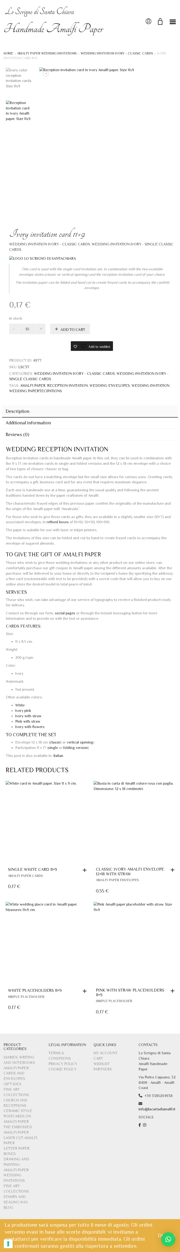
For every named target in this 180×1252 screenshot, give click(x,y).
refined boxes (58, 522)
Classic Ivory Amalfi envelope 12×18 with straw (130, 871)
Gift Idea (12, 1084)
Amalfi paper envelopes (117, 880)
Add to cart (72, 329)
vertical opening (80, 742)
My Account (105, 1053)
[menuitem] (58, 756)
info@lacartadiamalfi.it (157, 1109)
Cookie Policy (63, 1069)
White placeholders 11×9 (35, 990)
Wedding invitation (150, 386)
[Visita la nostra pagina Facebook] (140, 1125)
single (53, 748)
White (20, 705)
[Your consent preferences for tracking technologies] (8, 1243)
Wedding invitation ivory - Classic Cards (117, 53)
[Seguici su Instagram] (145, 1125)
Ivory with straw (28, 716)
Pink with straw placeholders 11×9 (130, 992)
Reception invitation (67, 386)
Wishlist (102, 1064)
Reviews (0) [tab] (17, 434)
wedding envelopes (110, 386)
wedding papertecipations (35, 391)
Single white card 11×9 (32, 869)
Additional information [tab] (28, 422)
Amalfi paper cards (25, 876)
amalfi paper (32, 386)
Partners (103, 1069)
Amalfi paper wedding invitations (47, 53)
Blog (8, 1207)
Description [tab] (17, 411)
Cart (98, 1058)
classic (55, 742)
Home (8, 53)
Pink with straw (27, 721)
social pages (65, 613)
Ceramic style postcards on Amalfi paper (18, 1116)
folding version (75, 748)
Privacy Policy (63, 1064)
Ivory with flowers (30, 727)
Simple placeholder (26, 997)
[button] (86, 870)
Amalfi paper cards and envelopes (16, 1073)
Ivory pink (23, 711)
